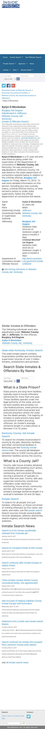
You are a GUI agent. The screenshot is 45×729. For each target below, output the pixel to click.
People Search (10, 498)
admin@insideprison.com (30, 138)
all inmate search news (17, 662)
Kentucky (7, 119)
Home (4, 716)
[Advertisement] (22, 31)
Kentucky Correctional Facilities (15, 93)
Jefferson (26, 210)
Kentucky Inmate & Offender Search (16, 90)
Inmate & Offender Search (15, 121)
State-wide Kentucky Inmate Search (22, 350)
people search (35, 510)
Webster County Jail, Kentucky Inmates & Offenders (19, 97)
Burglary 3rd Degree (12, 110)
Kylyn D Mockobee (11, 340)
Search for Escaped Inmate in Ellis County (22, 548)
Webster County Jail (12, 116)
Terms (10, 716)
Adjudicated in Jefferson (14, 113)
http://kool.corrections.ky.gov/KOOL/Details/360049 (32, 261)
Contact (17, 716)
